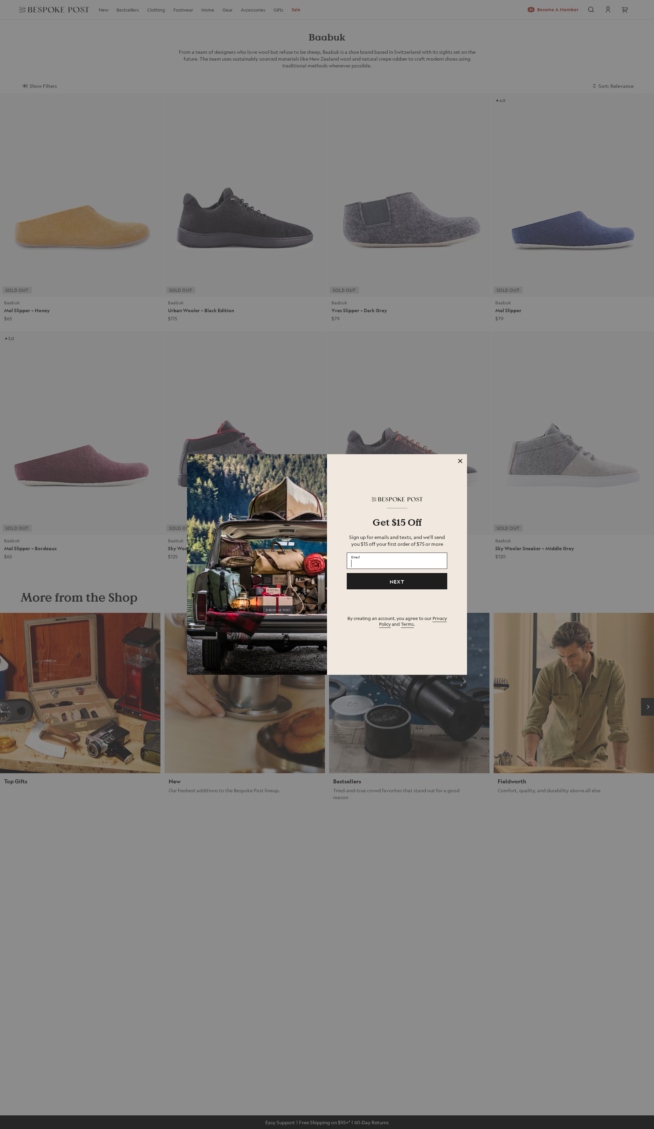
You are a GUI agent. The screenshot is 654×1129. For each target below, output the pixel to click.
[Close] (460, 461)
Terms (407, 624)
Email (355, 557)
